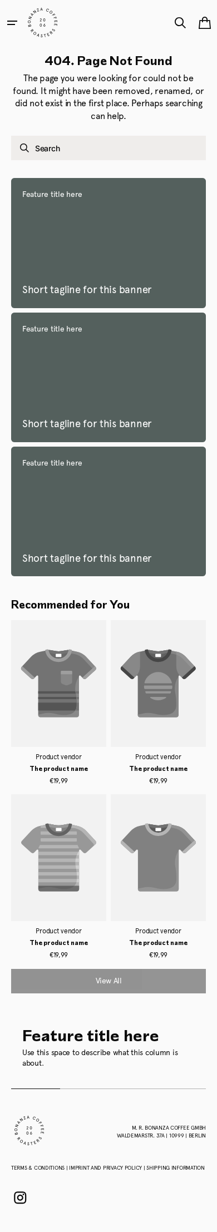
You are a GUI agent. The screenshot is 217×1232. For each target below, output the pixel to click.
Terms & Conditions (38, 1168)
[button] (12, 23)
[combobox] (108, 148)
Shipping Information (175, 1168)
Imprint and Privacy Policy (106, 1168)
